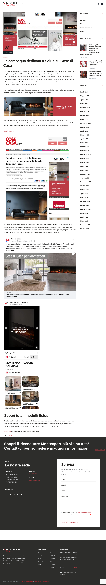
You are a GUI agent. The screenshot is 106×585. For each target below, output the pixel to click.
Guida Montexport (86, 28)
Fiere (82, 24)
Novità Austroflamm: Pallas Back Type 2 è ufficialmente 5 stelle (95, 73)
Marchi (6, 57)
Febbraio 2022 (85, 225)
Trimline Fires (11, 435)
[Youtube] (21, 494)
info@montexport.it (34, 480)
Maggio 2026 (84, 96)
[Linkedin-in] (10, 494)
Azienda (83, 20)
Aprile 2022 (84, 217)
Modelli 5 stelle (40, 563)
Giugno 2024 (84, 158)
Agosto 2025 (84, 127)
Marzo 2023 (84, 197)
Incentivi (52, 558)
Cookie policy (45, 581)
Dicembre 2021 (85, 229)
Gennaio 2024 (85, 178)
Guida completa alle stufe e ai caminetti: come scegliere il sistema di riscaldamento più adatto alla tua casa (90, 49)
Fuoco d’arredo (52, 554)
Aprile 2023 (84, 193)
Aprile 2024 (84, 166)
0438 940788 (33, 473)
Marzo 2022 (84, 221)
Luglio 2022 (84, 213)
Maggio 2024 (84, 162)
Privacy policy (37, 581)
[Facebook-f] (7, 494)
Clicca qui (7, 432)
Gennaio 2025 (85, 150)
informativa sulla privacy (84, 512)
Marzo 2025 (84, 143)
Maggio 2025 (84, 135)
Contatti (52, 567)
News (51, 561)
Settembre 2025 (85, 123)
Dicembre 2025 (85, 115)
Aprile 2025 (84, 139)
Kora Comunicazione (27, 581)
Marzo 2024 (84, 170)
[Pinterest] (18, 494)
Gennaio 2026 (85, 111)
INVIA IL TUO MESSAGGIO (68, 522)
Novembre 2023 (85, 182)
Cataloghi (52, 564)
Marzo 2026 (84, 104)
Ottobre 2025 (84, 119)
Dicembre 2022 (85, 205)
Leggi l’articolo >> (10, 131)
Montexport (41, 553)
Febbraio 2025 (85, 147)
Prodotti (40, 556)
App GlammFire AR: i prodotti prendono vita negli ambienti (96, 62)
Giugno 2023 (84, 190)
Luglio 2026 (84, 92)
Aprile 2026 (84, 100)
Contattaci (98, 449)
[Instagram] (14, 494)
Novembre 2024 (85, 154)
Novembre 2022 (85, 209)
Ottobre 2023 (84, 186)
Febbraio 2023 (85, 201)
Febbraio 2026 (85, 107)
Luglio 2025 (84, 131)
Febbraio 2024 (85, 174)
